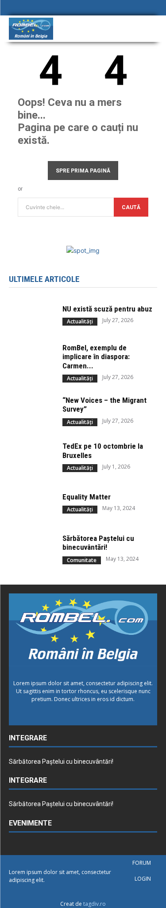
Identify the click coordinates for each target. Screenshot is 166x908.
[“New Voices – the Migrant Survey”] (31, 410)
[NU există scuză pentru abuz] (31, 315)
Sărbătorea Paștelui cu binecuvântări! (98, 543)
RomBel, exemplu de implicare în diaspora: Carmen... (96, 356)
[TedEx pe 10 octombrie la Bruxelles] (31, 457)
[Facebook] (123, 8)
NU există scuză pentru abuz (107, 308)
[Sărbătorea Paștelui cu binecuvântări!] (31, 549)
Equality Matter (86, 496)
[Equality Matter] (31, 503)
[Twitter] (152, 8)
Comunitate (82, 560)
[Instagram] (138, 8)
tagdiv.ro (94, 904)
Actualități (80, 321)
